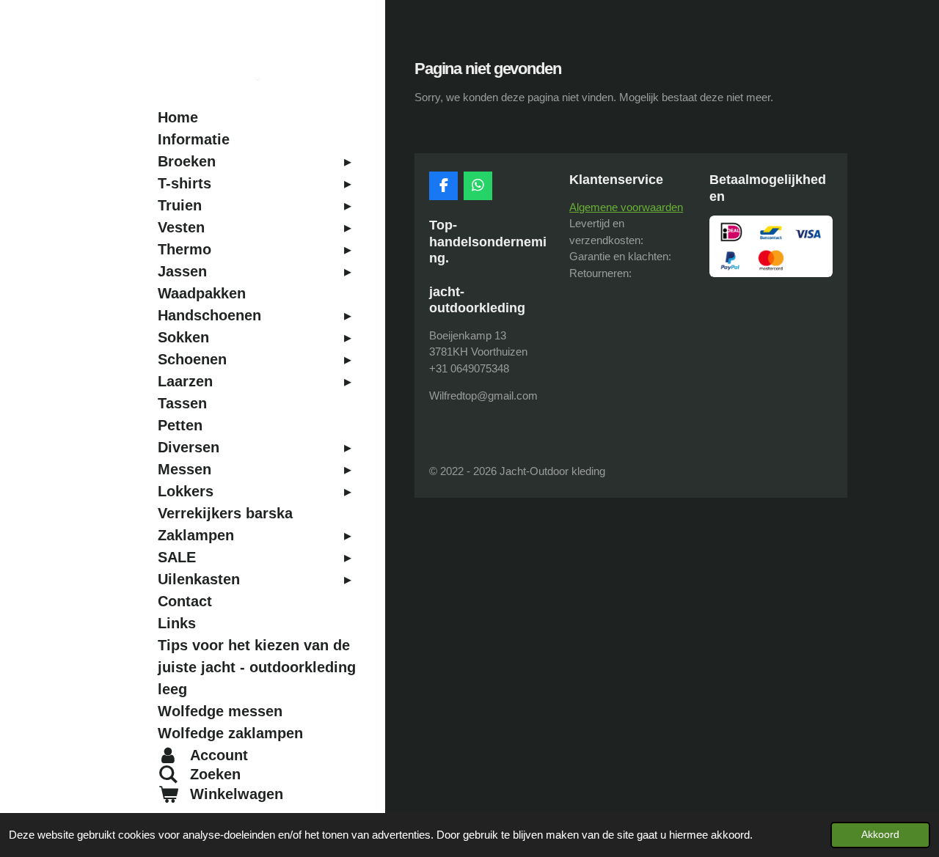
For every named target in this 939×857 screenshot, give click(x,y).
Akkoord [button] (880, 834)
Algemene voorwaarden (626, 207)
